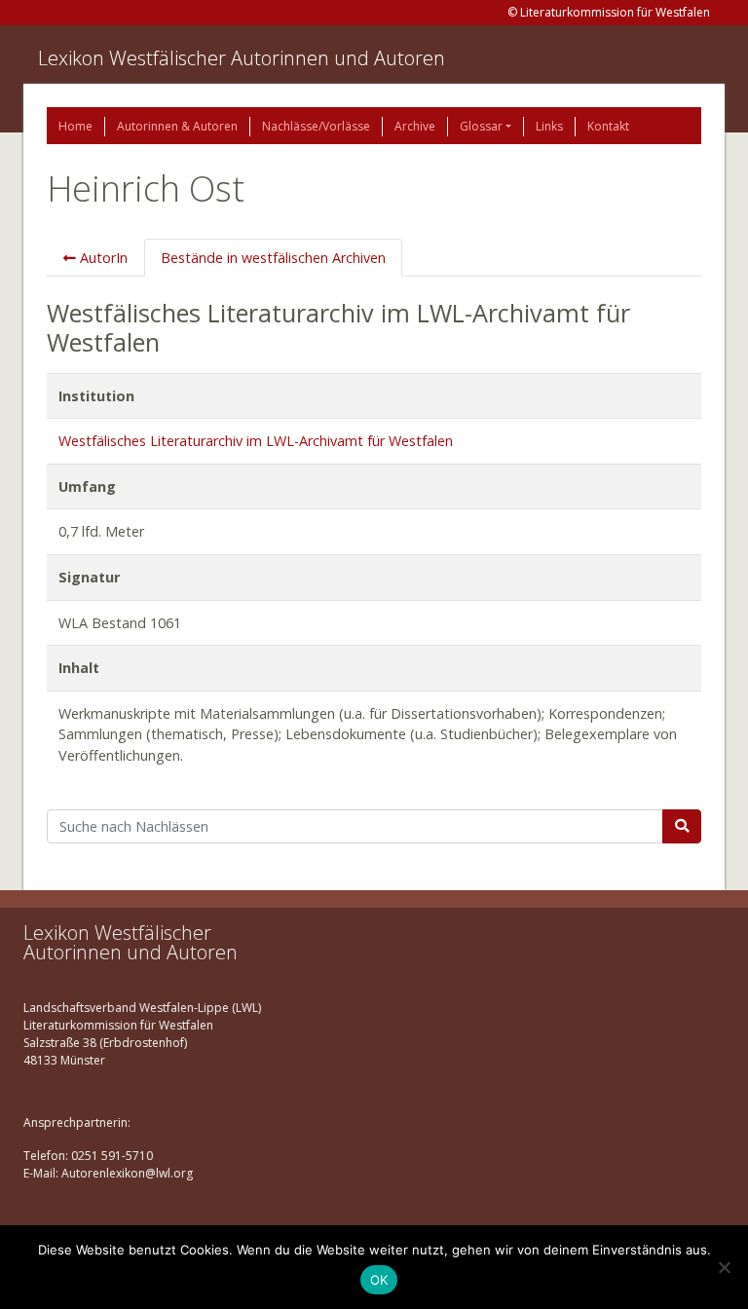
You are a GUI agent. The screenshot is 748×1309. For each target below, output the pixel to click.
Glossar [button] (481, 126)
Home (75, 126)
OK (379, 1280)
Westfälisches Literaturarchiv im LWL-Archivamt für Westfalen (255, 440)
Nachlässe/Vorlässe (316, 126)
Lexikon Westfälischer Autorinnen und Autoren (241, 58)
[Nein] (723, 1267)
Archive (414, 126)
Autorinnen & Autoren (177, 126)
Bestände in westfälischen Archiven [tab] (273, 257)
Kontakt (608, 126)
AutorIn (102, 257)
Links (549, 126)
